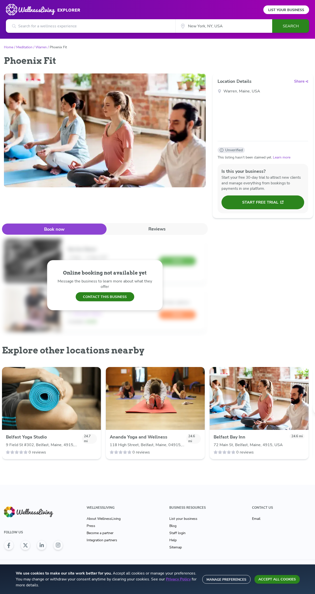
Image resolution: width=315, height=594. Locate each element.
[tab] (54, 229)
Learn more (281, 157)
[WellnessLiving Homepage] (33, 512)
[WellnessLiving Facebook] (9, 545)
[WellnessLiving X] (25, 545)
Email (256, 518)
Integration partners (102, 540)
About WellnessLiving (104, 518)
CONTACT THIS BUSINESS (105, 296)
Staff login (177, 533)
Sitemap (175, 547)
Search (291, 26)
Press (91, 526)
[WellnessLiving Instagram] (58, 545)
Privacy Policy (178, 579)
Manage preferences (226, 579)
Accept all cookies (277, 579)
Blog (172, 526)
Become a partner (100, 533)
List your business (183, 518)
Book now (54, 229)
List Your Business (286, 10)
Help (173, 540)
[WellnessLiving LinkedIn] (42, 545)
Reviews (157, 229)
